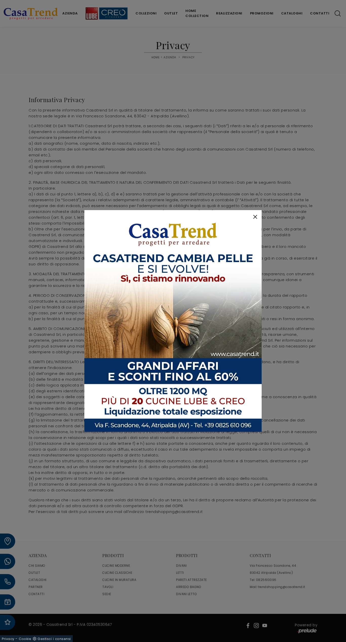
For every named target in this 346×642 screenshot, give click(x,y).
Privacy (8, 638)
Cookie (25, 638)
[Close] (255, 217)
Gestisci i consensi (54, 638)
